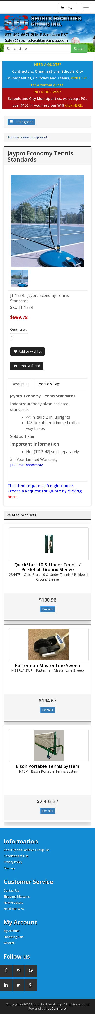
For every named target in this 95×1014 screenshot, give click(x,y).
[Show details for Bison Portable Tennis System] (48, 745)
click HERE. (74, 105)
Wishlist (9, 943)
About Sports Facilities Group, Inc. (27, 850)
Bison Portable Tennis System (47, 766)
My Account (11, 931)
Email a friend (29, 365)
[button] (67, 8)
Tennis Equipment (33, 137)
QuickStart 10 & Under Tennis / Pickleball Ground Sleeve (47, 567)
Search (79, 48)
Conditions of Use (16, 856)
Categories (24, 122)
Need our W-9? (14, 909)
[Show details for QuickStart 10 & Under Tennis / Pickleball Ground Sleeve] (48, 544)
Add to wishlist (30, 351)
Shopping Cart (13, 937)
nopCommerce (56, 1008)
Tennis (12, 137)
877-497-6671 (18, 34)
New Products (13, 903)
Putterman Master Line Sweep (47, 665)
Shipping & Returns (17, 896)
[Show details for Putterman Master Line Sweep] (48, 644)
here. (13, 496)
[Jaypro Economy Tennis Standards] (19, 277)
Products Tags (49, 383)
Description (20, 383)
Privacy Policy (13, 862)
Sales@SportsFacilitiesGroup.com (36, 40)
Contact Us (11, 890)
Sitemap (9, 868)
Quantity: (18, 329)
